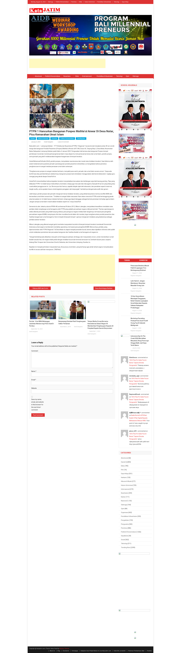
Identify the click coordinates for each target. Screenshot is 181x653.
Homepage (75, 651)
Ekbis (80, 2)
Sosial (123, 539)
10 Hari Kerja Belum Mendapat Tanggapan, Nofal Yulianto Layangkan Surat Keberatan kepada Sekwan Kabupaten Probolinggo (139, 302)
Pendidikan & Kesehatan (104, 2)
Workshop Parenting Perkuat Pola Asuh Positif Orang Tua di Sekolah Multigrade (139, 322)
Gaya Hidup (125, 2)
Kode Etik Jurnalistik (119, 651)
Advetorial (38, 76)
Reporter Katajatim (136, 275)
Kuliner (123, 497)
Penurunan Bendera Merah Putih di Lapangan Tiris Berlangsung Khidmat (140, 268)
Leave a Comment (63, 142)
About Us (52, 651)
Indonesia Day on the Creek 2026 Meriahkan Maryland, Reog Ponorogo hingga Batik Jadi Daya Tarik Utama (140, 340)
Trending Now (81, 138)
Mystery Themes (64, 648)
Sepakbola (124, 536)
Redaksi (149, 651)
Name (33, 371)
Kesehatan (124, 493)
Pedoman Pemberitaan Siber (136, 651)
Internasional (125, 489)
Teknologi (116, 2)
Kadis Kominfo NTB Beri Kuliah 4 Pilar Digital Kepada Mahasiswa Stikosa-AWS (138, 417)
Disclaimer (66, 651)
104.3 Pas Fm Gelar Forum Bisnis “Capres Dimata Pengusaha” (138, 362)
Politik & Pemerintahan (62, 2)
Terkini (127, 260)
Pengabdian (125, 520)
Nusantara (66, 76)
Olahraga (50, 2)
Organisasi (124, 512)
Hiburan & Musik (126, 481)
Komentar (143, 260)
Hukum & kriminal (90, 2)
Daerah (32, 138)
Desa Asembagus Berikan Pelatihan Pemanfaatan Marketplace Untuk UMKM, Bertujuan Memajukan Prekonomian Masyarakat (105, 288)
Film (122, 470)
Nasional (124, 501)
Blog (59, 651)
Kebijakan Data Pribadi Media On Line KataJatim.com (96, 651)
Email (33, 380)
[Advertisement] (67, 63)
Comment (34, 351)
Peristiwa (74, 2)
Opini (127, 76)
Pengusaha (125, 524)
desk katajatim (48, 142)
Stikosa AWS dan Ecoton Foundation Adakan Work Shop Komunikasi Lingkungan (42, 288)
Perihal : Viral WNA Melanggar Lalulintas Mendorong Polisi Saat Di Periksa (41, 323)
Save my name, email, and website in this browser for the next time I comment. (37, 405)
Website (34, 388)
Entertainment (87, 76)
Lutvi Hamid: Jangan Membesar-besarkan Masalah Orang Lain (138, 283)
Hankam (124, 477)
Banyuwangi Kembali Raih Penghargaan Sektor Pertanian (72, 322)
